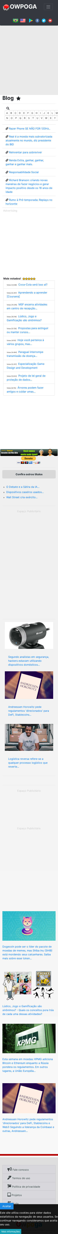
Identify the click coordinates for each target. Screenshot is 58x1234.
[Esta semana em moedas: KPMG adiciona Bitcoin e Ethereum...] (29, 1038)
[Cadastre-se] (29, 452)
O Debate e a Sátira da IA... (22, 486)
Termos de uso (20, 1178)
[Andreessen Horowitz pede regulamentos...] (29, 684)
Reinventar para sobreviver (25, 152)
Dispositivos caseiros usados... (25, 492)
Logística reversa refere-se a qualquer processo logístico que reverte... (28, 762)
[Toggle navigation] (48, 7)
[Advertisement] (29, 59)
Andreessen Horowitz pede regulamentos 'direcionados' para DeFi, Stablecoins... (28, 710)
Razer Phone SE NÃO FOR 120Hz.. (29, 128)
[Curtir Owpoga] (37, 20)
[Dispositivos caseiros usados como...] (29, 635)
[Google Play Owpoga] (31, 20)
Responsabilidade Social (24, 172)
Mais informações (10, 1231)
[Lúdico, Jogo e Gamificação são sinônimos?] (29, 985)
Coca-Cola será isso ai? (32, 284)
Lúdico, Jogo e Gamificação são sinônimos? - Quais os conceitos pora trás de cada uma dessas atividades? (28, 1010)
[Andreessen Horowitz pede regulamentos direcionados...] (29, 1098)
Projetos (16, 1195)
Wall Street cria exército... (22, 497)
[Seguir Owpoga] (44, 20)
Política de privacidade (25, 1186)
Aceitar (6, 1206)
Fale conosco (20, 1169)
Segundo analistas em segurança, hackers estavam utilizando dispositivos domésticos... (28, 660)
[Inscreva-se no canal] (50, 20)
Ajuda (15, 1203)
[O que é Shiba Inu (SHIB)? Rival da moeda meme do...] (29, 925)
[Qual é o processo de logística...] (29, 737)
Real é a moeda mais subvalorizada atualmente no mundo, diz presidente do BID (29, 140)
